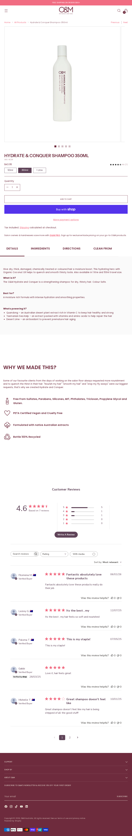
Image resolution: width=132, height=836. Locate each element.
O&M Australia (27, 818)
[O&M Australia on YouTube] (22, 807)
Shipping (24, 227)
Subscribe (122, 796)
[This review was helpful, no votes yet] (112, 598)
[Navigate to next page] (78, 737)
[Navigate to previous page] (54, 737)
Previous (115, 22)
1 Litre (40, 170)
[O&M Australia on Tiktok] (17, 807)
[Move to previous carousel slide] (117, 470)
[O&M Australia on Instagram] (11, 807)
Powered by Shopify (12, 821)
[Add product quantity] (7, 187)
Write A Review (66, 534)
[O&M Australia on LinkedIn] (27, 807)
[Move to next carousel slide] (125, 470)
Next (125, 22)
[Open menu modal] (6, 10)
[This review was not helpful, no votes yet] (118, 598)
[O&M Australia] (66, 11)
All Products (20, 22)
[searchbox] (22, 553)
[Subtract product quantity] (17, 187)
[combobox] (54, 554)
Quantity (9, 181)
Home (7, 22)
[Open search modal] (119, 10)
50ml (10, 170)
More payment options (66, 219)
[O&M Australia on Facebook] (6, 807)
